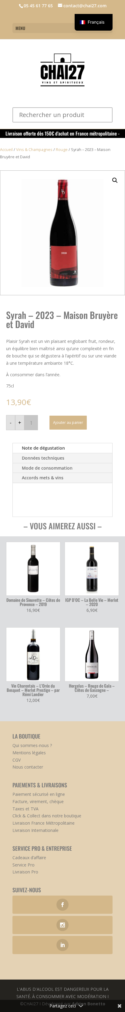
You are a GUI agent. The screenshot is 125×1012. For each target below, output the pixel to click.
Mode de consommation (47, 468)
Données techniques (43, 458)
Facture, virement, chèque (38, 801)
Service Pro (23, 865)
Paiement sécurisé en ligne (38, 794)
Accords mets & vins (42, 478)
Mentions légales (29, 753)
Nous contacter (27, 767)
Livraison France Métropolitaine (43, 823)
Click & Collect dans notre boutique (46, 816)
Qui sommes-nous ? (32, 745)
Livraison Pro (25, 872)
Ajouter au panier (68, 422)
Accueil (6, 149)
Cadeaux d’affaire (29, 857)
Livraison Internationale (35, 830)
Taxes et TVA (25, 809)
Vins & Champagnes (34, 149)
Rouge (62, 149)
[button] (115, 180)
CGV (16, 760)
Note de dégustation (43, 448)
